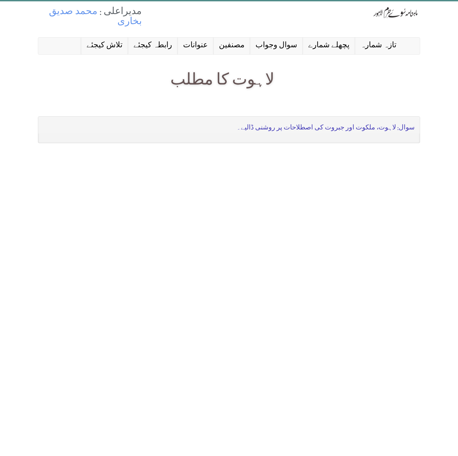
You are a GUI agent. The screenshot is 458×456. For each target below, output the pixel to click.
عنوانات (195, 46)
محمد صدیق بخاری (95, 17)
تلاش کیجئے (104, 46)
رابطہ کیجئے (152, 46)
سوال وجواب (276, 46)
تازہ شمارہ (378, 46)
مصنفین (231, 46)
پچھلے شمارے (328, 46)
